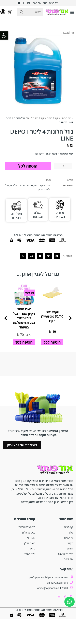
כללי (36, 185)
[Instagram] (28, 3)
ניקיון (57, 118)
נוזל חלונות (32, 118)
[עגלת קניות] (9, 11)
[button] (72, 12)
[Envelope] (18, 3)
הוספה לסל (27, 166)
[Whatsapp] (69, 602)
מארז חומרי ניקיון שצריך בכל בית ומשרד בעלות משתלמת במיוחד (24, 318)
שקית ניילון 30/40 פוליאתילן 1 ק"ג (52, 316)
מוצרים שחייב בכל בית (21, 185)
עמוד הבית (67, 118)
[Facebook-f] (23, 3)
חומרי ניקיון (46, 118)
